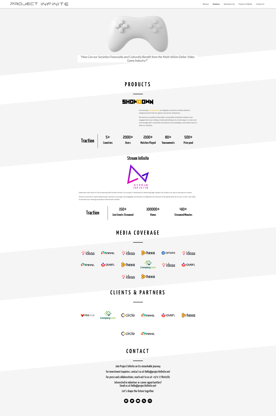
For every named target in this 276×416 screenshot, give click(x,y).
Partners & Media (245, 4)
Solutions (216, 4)
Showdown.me (229, 4)
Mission (206, 4)
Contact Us (260, 4)
